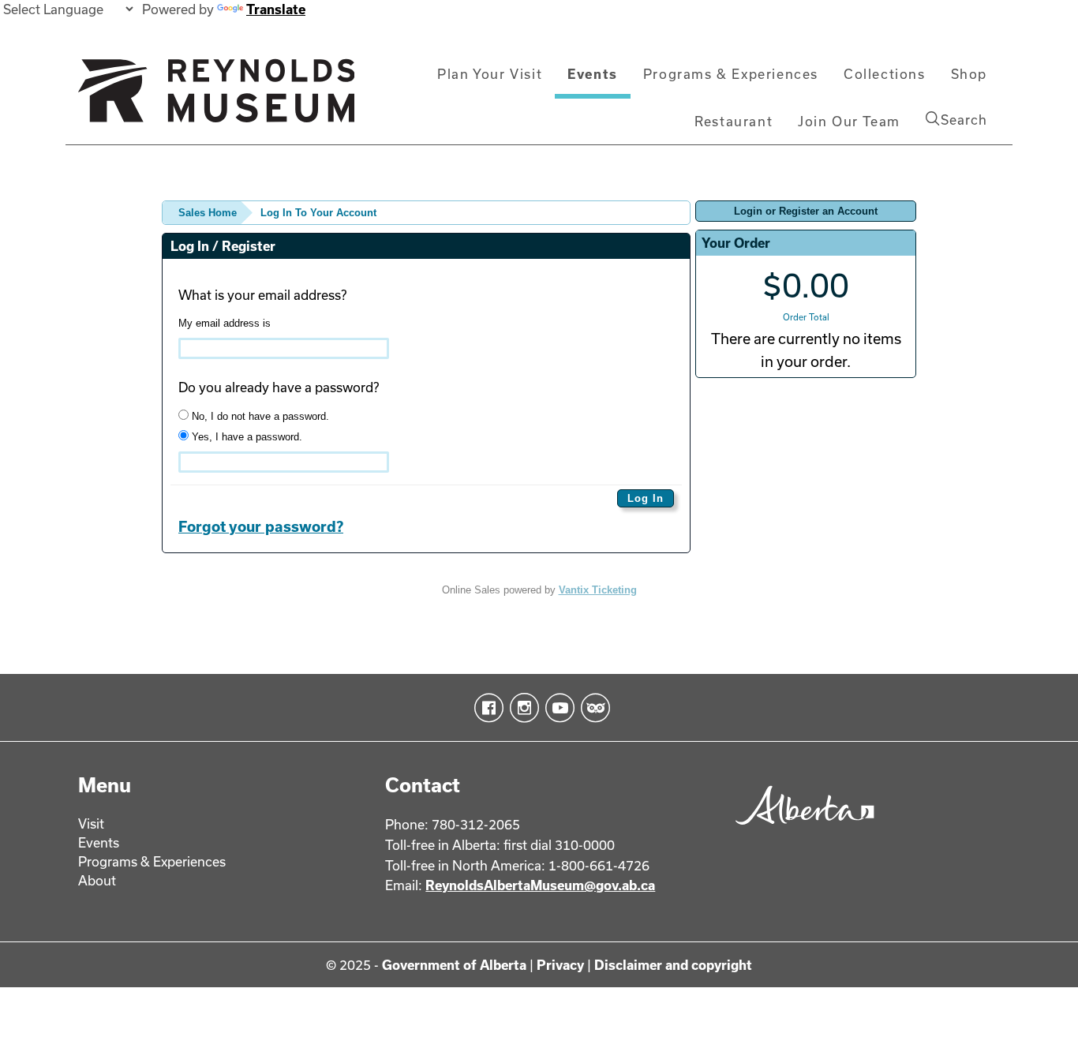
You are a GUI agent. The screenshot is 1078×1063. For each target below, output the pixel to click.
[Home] (216, 97)
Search (964, 119)
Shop (969, 73)
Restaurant (733, 121)
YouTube (557, 708)
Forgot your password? (260, 526)
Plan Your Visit (489, 73)
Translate (275, 9)
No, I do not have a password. (259, 416)
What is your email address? (262, 294)
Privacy (560, 964)
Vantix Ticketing (598, 590)
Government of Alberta (454, 964)
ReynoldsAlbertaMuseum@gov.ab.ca (540, 885)
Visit (91, 823)
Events (592, 73)
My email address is (224, 323)
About (97, 880)
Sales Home (207, 213)
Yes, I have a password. (245, 437)
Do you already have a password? (278, 387)
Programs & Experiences (730, 73)
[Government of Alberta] (800, 829)
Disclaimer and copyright (673, 964)
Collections (885, 73)
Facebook (485, 708)
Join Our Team (849, 121)
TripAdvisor (592, 708)
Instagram (521, 708)
